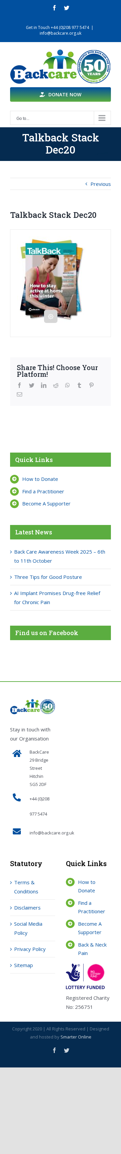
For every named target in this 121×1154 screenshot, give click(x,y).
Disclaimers (27, 907)
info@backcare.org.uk (60, 33)
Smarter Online (76, 1037)
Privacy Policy (30, 949)
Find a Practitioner (43, 491)
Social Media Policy (28, 928)
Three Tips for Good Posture (48, 576)
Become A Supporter (46, 503)
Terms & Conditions (26, 887)
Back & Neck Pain (92, 949)
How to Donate (40, 478)
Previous (100, 183)
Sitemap (23, 965)
